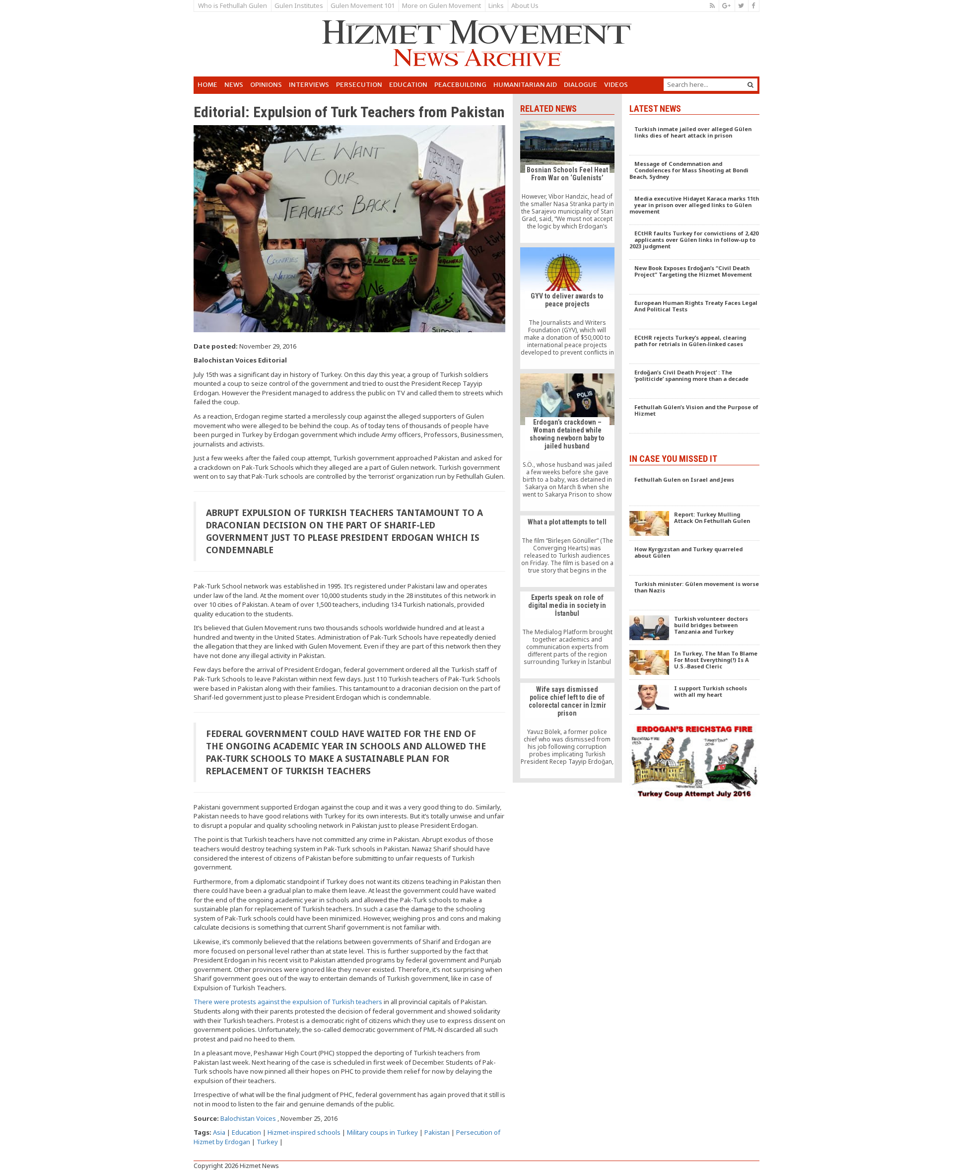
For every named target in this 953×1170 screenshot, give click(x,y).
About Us (525, 5)
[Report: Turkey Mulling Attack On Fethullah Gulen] (694, 523)
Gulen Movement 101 (363, 5)
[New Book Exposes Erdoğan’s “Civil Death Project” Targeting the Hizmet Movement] (694, 277)
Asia (219, 1132)
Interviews (309, 84)
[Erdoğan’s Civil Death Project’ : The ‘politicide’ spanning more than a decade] (694, 381)
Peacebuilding (460, 84)
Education (408, 84)
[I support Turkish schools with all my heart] (694, 697)
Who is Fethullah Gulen (232, 5)
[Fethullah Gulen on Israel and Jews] (694, 488)
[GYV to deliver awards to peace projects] (567, 308)
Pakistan (437, 1132)
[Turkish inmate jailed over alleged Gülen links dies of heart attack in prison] (694, 138)
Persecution (359, 84)
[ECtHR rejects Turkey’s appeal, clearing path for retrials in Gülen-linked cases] (694, 346)
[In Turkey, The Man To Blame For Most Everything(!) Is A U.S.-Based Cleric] (694, 662)
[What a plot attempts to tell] (567, 551)
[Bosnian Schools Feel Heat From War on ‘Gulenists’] (567, 181)
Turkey (267, 1141)
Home (207, 84)
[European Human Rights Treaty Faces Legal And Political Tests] (694, 311)
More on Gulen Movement (441, 5)
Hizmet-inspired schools (304, 1132)
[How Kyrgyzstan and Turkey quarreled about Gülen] (694, 558)
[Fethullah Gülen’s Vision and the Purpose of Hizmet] (694, 416)
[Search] (750, 84)
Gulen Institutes (298, 5)
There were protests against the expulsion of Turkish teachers (288, 1001)
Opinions (266, 84)
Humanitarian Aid (525, 84)
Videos (616, 84)
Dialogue (580, 84)
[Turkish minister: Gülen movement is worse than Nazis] (694, 593)
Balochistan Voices (248, 1118)
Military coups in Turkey (382, 1132)
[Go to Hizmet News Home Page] (476, 43)
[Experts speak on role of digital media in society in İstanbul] (567, 635)
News (233, 84)
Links (496, 5)
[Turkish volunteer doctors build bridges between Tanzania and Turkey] (694, 627)
